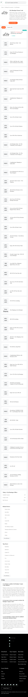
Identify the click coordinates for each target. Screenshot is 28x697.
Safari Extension (4, 661)
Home (2, 7)
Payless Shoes (7, 509)
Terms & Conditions (23, 676)
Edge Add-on (3, 657)
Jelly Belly (7, 566)
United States (6, 688)
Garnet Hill (7, 520)
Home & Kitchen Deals (22, 661)
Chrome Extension (4, 654)
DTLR (6, 532)
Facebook (3, 673)
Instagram (3, 678)
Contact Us (21, 680)
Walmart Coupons (13, 657)
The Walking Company (9, 526)
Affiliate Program (22, 678)
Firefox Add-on (4, 659)
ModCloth (7, 549)
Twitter (2, 676)
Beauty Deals (20, 657)
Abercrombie (7, 515)
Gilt (5, 517)
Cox (5, 558)
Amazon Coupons (13, 654)
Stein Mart (7, 512)
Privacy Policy (22, 673)
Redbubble (7, 546)
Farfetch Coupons (13, 661)
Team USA (7, 569)
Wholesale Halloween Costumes (11, 529)
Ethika (6, 535)
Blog (2, 671)
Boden (6, 523)
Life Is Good (7, 561)
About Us (21, 671)
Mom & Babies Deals (22, 664)
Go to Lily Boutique (13, 22)
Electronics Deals (21, 659)
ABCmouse (7, 572)
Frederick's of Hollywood (9, 555)
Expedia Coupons (13, 659)
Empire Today (7, 564)
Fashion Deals (20, 654)
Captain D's (7, 552)
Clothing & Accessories (9, 7)
